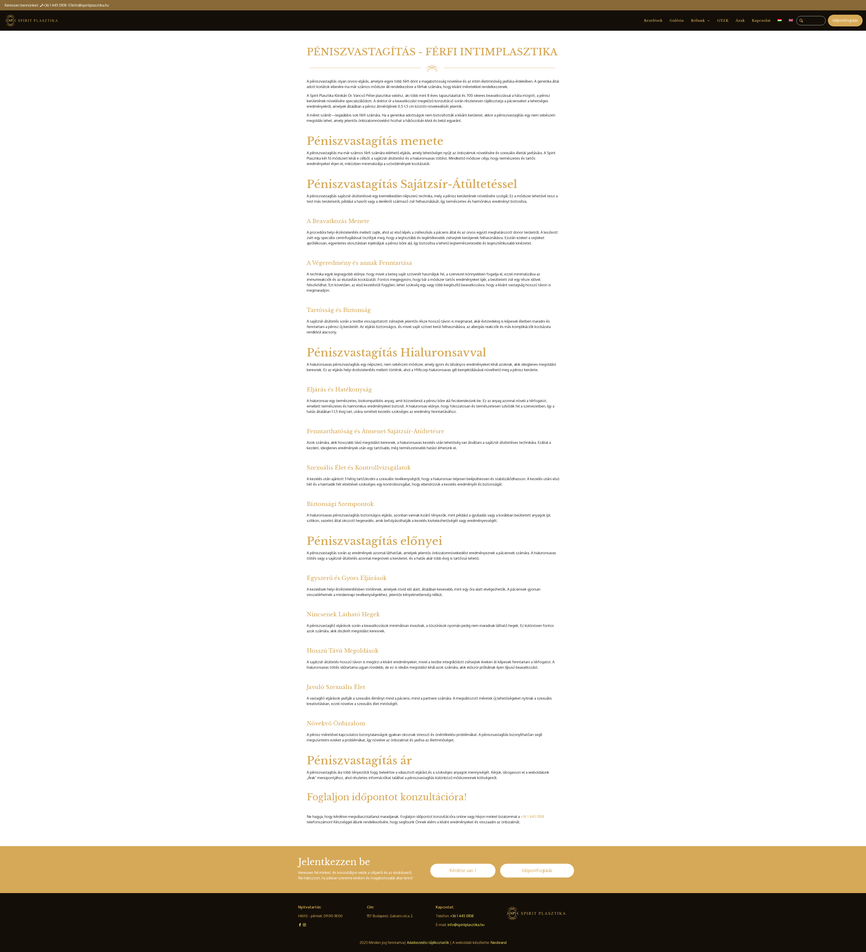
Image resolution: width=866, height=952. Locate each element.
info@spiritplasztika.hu (90, 5)
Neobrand (499, 942)
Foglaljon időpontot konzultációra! (387, 797)
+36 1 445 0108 (55, 5)
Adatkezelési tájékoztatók (428, 942)
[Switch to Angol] (791, 20)
